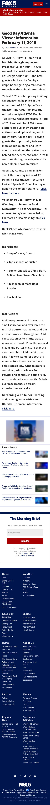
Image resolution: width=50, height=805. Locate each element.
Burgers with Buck (9, 620)
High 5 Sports (28, 630)
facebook (20, 776)
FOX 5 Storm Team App (31, 588)
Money (27, 694)
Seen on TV (27, 649)
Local (4, 577)
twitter (25, 776)
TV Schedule (7, 687)
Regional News (7, 718)
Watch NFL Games (31, 724)
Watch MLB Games (31, 732)
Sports (27, 613)
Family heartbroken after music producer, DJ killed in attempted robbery (15, 465)
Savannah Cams (29, 584)
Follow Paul (7, 627)
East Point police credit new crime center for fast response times (16, 452)
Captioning (27, 680)
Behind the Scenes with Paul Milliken (9, 666)
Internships (27, 670)
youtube (15, 776)
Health (4, 595)
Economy (27, 701)
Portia (4, 656)
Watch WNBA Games (28, 758)
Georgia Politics (8, 701)
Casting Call (7, 624)
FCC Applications (30, 677)
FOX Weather (28, 595)
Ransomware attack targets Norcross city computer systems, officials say (17, 498)
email (35, 776)
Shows (5, 642)
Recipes (5, 633)
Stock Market (28, 707)
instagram (30, 776)
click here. (8, 408)
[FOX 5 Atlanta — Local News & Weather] (9, 4)
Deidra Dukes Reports (7, 671)
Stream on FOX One (29, 718)
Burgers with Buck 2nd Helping (9, 677)
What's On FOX (8, 684)
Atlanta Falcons (29, 620)
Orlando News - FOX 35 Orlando (8, 730)
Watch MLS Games (31, 762)
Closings (26, 577)
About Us (28, 642)
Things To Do (7, 636)
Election (6, 694)
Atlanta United (29, 627)
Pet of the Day (8, 630)
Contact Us (27, 659)
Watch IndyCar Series (29, 742)
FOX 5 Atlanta (23, 48)
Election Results (8, 704)
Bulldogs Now (8, 662)
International (7, 589)
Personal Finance (30, 698)
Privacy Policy (28, 553)
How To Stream (29, 646)
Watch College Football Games (29, 728)
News (5, 574)
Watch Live (38, 4)
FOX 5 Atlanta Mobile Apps (7, 603)
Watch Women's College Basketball (30, 753)
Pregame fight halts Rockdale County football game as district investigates (17, 487)
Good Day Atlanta (35, 48)
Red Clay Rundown (10, 652)
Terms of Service (26, 555)
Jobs (25, 667)
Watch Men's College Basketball (30, 747)
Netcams (27, 581)
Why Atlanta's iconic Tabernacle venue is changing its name (18, 475)
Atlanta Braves (29, 617)
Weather (28, 574)
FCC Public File (29, 673)
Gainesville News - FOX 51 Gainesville (9, 735)
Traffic (25, 592)
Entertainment (8, 598)
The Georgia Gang (9, 659)
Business (26, 704)
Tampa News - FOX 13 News (10, 725)
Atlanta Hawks (29, 624)
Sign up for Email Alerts (30, 663)
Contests (26, 652)
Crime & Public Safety (8, 582)
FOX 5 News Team (31, 656)
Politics (5, 592)
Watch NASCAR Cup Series (31, 736)
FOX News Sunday (9, 607)
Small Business (29, 710)
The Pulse (6, 649)
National (5, 586)
